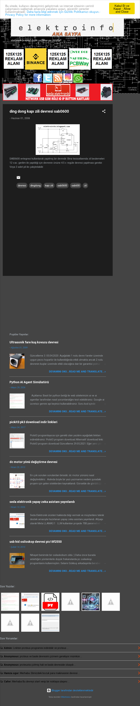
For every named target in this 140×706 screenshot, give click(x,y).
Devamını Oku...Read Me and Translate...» (77, 371)
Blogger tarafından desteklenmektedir (72, 690)
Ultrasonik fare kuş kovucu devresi (34, 342)
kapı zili (49, 185)
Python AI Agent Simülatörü (29, 382)
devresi (22, 185)
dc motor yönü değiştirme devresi (33, 462)
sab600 (76, 185)
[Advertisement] (126, 102)
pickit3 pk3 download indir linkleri (33, 422)
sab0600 (62, 185)
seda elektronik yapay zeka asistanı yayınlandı (42, 502)
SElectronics (66, 697)
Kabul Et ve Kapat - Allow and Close (122, 8)
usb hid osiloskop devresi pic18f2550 (36, 541)
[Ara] (135, 20)
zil (85, 185)
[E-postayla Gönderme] (18, 178)
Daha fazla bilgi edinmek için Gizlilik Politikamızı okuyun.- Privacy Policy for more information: (52, 13)
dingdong (35, 185)
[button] (104, 112)
